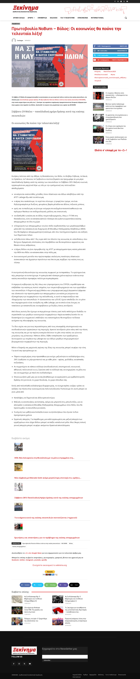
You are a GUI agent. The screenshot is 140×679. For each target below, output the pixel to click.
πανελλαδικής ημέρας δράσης (29, 100)
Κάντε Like (123, 46)
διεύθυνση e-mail (48, 654)
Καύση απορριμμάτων (19, 546)
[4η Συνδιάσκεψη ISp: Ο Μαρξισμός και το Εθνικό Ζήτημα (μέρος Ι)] (57, 599)
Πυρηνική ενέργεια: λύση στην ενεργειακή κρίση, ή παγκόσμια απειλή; (76, 621)
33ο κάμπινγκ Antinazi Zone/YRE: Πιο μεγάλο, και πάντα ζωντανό (33, 610)
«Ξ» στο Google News (33, 553)
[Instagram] (118, 1)
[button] (125, 17)
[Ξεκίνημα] (14, 40)
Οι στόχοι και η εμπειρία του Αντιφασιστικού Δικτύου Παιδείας (116, 128)
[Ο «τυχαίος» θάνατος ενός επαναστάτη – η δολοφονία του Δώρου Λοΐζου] (98, 96)
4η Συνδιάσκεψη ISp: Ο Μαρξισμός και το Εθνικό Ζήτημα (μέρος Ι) (74, 599)
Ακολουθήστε (122, 51)
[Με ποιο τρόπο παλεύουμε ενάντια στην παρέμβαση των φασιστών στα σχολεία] (98, 107)
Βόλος (71, 543)
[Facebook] (115, 1)
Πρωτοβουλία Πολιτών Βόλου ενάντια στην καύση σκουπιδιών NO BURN (63, 100)
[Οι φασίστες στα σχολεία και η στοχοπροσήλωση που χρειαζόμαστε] (98, 118)
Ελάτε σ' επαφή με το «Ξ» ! (111, 150)
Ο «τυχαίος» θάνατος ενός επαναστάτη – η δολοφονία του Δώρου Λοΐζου (117, 95)
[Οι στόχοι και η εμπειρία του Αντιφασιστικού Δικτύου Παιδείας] (98, 129)
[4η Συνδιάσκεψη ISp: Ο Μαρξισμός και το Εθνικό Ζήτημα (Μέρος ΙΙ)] (17, 599)
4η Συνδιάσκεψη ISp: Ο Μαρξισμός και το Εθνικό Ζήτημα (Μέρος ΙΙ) (33, 599)
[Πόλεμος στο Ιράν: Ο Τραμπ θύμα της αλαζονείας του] (17, 621)
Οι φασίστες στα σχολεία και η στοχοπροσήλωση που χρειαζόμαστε (117, 117)
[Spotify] (121, 1)
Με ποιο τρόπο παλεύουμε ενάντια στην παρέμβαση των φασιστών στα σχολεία (116, 106)
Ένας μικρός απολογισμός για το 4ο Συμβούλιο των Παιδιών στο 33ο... (116, 139)
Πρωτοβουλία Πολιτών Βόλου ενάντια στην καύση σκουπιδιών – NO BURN (44, 543)
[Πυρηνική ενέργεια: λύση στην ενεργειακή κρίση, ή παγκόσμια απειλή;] (57, 621)
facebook (15, 560)
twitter (22, 560)
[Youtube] (127, 1)
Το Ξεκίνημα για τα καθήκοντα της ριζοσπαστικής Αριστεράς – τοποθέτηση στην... (76, 610)
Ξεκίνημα (20, 40)
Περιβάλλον (15, 23)
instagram (29, 560)
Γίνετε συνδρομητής (119, 60)
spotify (44, 560)
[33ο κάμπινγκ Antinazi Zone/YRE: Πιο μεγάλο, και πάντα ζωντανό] (17, 610)
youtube (37, 560)
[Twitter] (124, 1)
